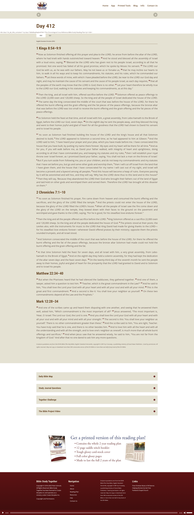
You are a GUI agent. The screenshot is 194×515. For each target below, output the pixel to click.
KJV (50, 35)
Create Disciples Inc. (53, 495)
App (113, 6)
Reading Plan (74, 492)
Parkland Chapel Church (140, 490)
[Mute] (185, 513)
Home (105, 6)
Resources (73, 495)
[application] (97, 513)
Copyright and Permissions (45, 499)
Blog (135, 6)
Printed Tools (124, 6)
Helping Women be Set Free (141, 488)
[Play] (3, 513)
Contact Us (152, 6)
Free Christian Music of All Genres (143, 486)
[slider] (190, 513)
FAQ (71, 498)
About (72, 489)
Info (142, 6)
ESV (41, 35)
